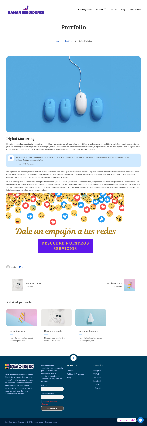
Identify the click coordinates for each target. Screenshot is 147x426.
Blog (123, 10)
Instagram (97, 370)
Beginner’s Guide (53, 330)
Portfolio (68, 41)
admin (13, 267)
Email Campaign (18, 330)
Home (57, 41)
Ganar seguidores (85, 10)
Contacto (113, 10)
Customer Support (88, 330)
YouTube (96, 377)
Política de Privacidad (75, 374)
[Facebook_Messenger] (140, 420)
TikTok (96, 374)
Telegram (97, 388)
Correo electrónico (47, 393)
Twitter (96, 384)
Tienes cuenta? (135, 10)
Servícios (99, 10)
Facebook (97, 381)
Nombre (44, 385)
